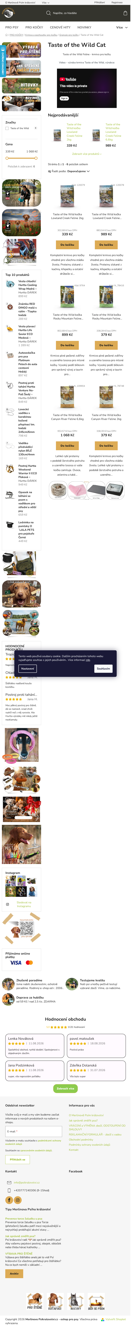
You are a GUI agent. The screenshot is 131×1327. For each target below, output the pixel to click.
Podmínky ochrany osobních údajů (89, 1145)
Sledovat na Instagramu (24, 904)
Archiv (14, 1274)
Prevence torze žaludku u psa (23, 1218)
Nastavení (27, 669)
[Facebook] (9, 1200)
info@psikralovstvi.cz (27, 1182)
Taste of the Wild (23, 128)
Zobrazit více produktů (85, 154)
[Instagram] (18, 1200)
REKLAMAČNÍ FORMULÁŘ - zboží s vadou (95, 1134)
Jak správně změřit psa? (83, 1120)
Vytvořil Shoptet (116, 1319)
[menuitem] (12, 27)
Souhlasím (103, 669)
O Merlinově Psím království (20, 2)
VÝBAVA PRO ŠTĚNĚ (19, 1253)
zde (88, 660)
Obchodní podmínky (81, 1140)
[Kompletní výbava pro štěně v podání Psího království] (34, 1301)
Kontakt (73, 1150)
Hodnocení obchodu (65, 1019)
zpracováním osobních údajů (36, 1150)
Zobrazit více (65, 1088)
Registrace (117, 2)
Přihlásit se (17, 1159)
